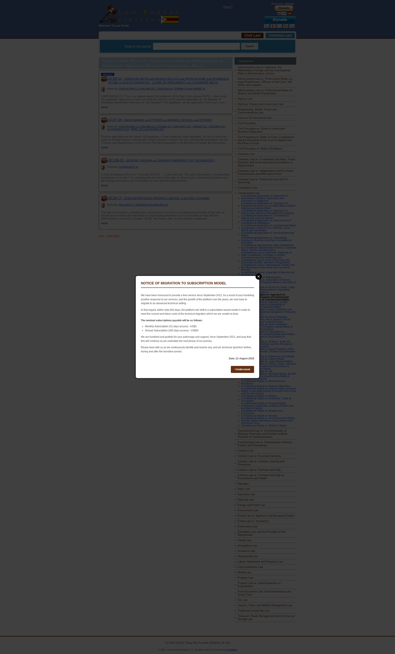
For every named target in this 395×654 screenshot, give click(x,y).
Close (259, 276)
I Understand (242, 369)
